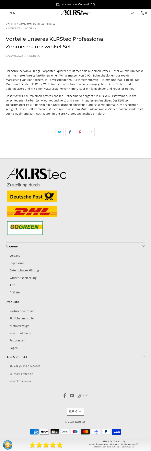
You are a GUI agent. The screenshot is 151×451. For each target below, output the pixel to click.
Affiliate (15, 292)
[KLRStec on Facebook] (65, 395)
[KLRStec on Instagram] (79, 395)
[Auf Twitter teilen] (59, 132)
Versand (15, 255)
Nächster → (30, 28)
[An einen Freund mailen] (90, 132)
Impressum (17, 263)
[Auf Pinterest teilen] (80, 132)
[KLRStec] (75, 13)
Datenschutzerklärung (24, 270)
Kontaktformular (20, 381)
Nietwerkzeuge (19, 326)
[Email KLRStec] (86, 395)
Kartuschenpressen (22, 311)
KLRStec (80, 421)
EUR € (73, 411)
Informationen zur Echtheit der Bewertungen (114, 447)
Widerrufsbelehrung (23, 278)
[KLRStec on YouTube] (72, 395)
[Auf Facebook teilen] (69, 132)
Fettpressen (17, 340)
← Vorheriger (13, 28)
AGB (12, 285)
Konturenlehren (20, 333)
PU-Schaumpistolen (22, 318)
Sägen (14, 348)
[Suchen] (132, 13)
